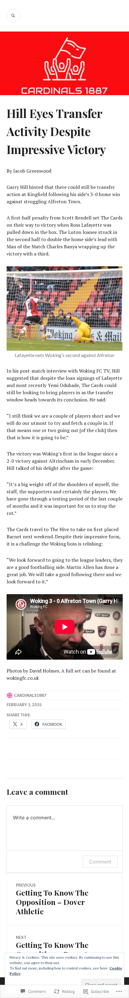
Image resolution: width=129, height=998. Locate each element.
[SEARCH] (13, 16)
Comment (100, 862)
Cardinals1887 (30, 695)
